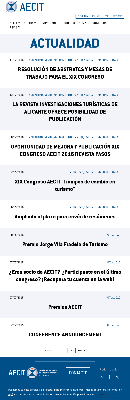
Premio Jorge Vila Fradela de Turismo (65, 245)
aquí (10, 395)
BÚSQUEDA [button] (83, 16)
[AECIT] (25, 7)
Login (106, 16)
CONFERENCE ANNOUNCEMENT (65, 335)
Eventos (48, 60)
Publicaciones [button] (73, 23)
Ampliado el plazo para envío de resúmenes (65, 217)
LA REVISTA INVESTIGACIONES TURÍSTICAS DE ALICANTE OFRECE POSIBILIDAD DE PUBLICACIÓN (65, 112)
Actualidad (36, 60)
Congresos (99, 23)
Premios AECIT (65, 307)
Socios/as (31, 23)
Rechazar (102, 395)
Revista (15, 28)
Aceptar (116, 395)
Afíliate (96, 16)
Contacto (78, 373)
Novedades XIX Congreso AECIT (102, 60)
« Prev (48, 351)
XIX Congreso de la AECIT (68, 60)
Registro (117, 16)
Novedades (50, 23)
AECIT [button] (13, 23)
